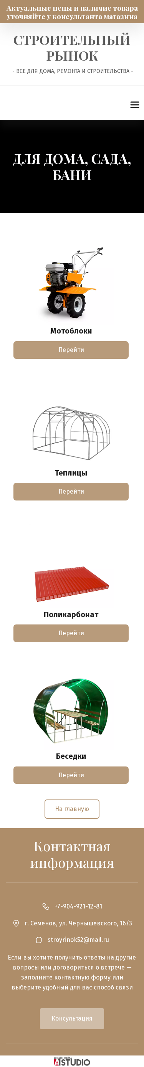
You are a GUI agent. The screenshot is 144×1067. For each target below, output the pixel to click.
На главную (72, 809)
